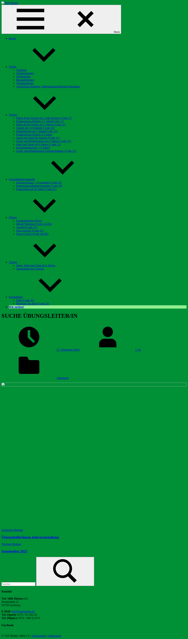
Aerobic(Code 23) (26, 227)
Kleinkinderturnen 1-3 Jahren (33, 147)
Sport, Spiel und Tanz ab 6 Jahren (35, 265)
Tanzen (13, 262)
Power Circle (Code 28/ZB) (32, 233)
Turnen (13, 114)
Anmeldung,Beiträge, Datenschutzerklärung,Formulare (48, 86)
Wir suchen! (16, 306)
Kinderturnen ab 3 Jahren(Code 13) (36, 131)
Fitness (13, 217)
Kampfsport (16, 297)
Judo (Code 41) (25, 300)
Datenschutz (39, 635)
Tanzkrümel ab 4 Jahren (30, 268)
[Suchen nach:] (18, 583)
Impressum (54, 635)
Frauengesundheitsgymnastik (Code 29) (39, 185)
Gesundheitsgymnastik (22, 179)
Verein (12, 66)
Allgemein (63, 378)
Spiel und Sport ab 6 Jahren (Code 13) (38, 144)
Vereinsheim (23, 76)
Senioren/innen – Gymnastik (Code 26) (39, 182)
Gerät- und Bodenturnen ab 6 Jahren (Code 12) (43, 141)
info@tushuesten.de (23, 611)
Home (12, 38)
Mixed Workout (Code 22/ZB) (34, 224)
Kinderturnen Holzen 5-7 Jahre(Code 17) (40, 121)
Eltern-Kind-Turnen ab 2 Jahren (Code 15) (41, 124)
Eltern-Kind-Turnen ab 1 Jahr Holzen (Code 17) (44, 118)
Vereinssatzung (25, 83)
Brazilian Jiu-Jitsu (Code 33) (32, 303)
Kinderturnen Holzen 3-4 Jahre (34, 134)
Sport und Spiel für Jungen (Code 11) (37, 137)
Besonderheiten (25, 79)
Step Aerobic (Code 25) (30, 230)
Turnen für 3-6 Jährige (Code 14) (35, 127)
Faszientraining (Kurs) (29, 220)
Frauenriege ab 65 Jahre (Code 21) (36, 189)
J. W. (138, 349)
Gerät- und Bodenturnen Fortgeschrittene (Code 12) (46, 151)
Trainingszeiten (25, 73)
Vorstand (21, 70)
